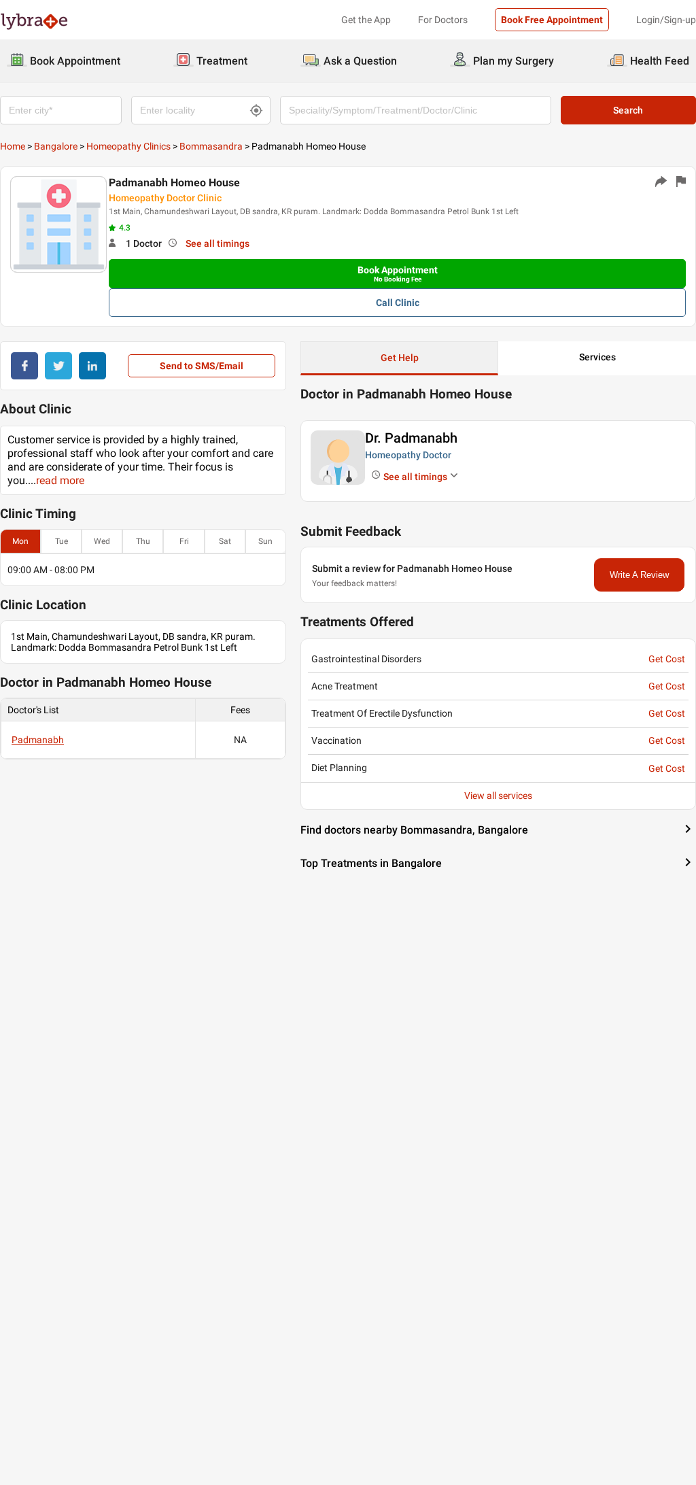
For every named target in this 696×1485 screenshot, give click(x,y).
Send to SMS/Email (201, 365)
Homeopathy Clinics (128, 146)
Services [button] (597, 357)
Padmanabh (38, 739)
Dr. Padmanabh (411, 438)
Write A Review (639, 575)
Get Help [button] (400, 357)
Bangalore (55, 146)
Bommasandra (211, 146)
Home (12, 146)
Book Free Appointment (552, 19)
